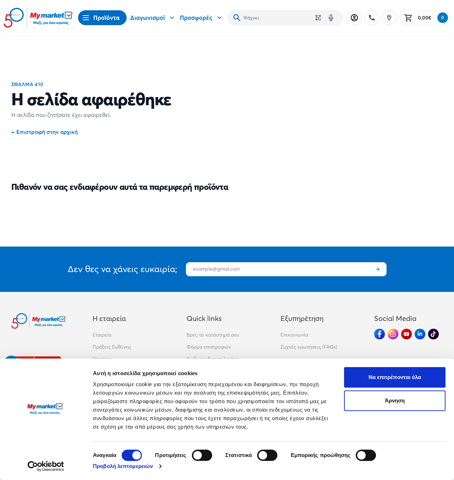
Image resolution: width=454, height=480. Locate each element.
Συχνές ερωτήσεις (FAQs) (309, 347)
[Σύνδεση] (354, 17)
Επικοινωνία (294, 335)
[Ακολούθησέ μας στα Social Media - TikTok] (433, 334)
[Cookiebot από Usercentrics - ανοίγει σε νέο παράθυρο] (46, 466)
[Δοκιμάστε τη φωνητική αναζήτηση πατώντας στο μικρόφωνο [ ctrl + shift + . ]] (331, 17)
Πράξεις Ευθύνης (112, 347)
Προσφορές (196, 17)
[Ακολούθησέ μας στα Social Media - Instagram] (393, 334)
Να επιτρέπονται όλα (395, 377)
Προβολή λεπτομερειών (123, 466)
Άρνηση (395, 400)
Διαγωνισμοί (147, 17)
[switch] (202, 455)
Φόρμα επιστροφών (209, 347)
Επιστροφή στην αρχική (44, 131)
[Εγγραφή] (377, 269)
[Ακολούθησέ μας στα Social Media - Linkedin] (420, 334)
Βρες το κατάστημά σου (213, 335)
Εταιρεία (102, 335)
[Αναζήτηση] (236, 17)
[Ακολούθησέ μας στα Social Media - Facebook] (379, 334)
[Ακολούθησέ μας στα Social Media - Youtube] (406, 334)
